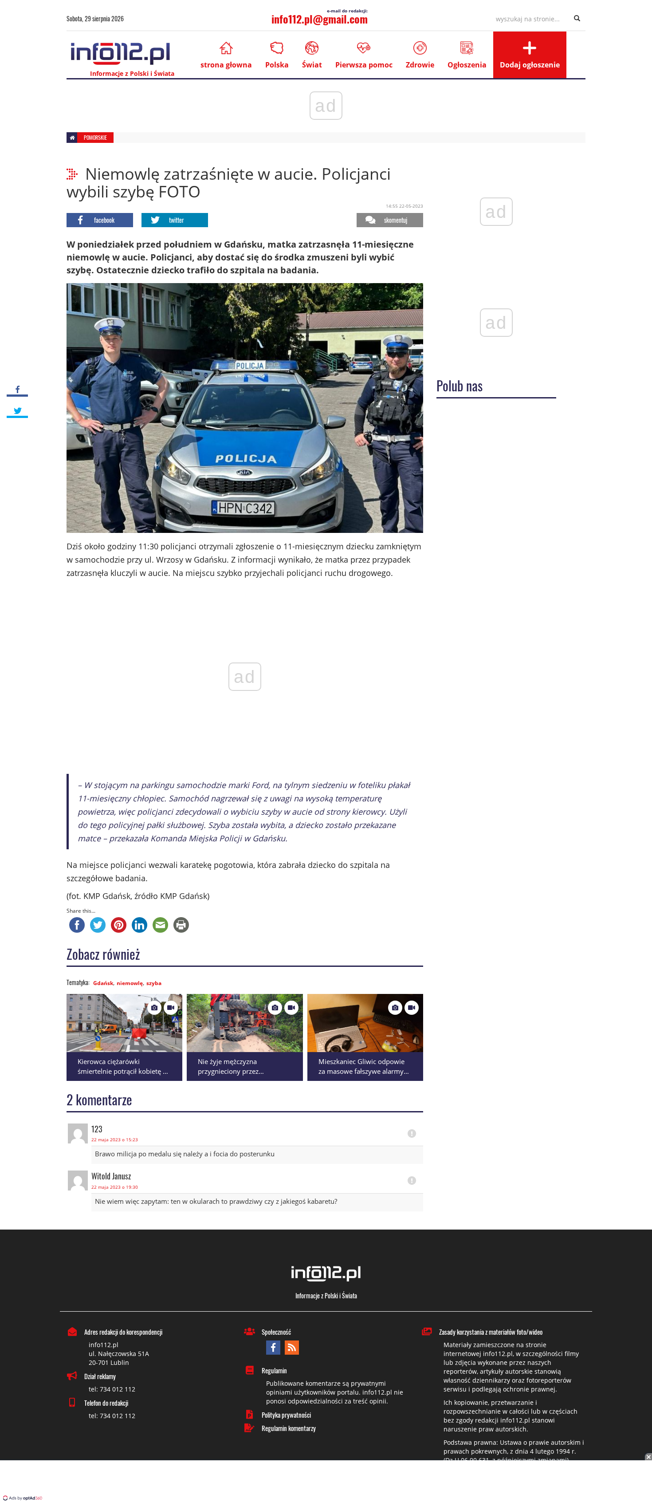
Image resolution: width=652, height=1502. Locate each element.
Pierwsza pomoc (364, 65)
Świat (312, 65)
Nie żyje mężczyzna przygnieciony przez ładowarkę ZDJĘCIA (228, 1071)
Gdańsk (103, 983)
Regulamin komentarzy (289, 1428)
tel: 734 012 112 (112, 1389)
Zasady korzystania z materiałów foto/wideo (490, 1331)
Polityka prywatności (286, 1414)
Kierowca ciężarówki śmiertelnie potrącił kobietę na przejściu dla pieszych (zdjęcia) (124, 1071)
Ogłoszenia (467, 65)
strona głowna (226, 65)
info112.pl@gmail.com (319, 19)
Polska (277, 65)
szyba (153, 983)
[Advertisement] (326, 1482)
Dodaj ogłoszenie (530, 65)
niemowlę (130, 983)
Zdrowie (420, 65)
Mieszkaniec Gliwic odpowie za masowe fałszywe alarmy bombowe (361, 1071)
